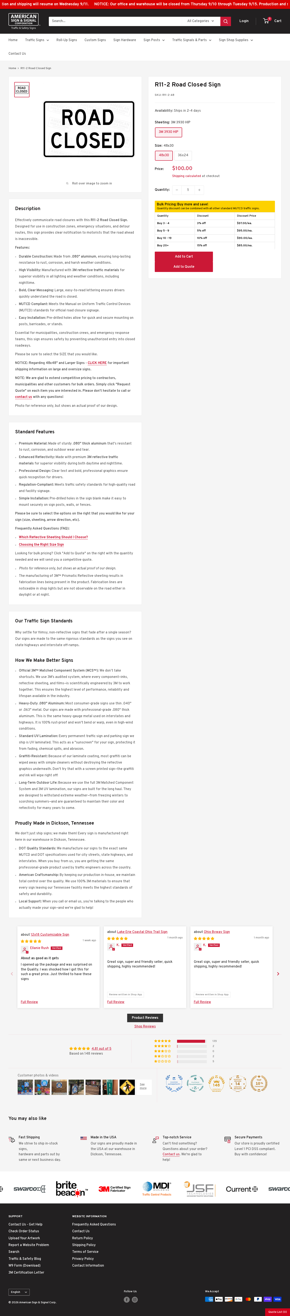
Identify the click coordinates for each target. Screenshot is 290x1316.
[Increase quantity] (199, 189)
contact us (23, 397)
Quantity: (162, 190)
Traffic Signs (34, 40)
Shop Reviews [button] (145, 1027)
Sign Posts (152, 40)
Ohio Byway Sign (217, 932)
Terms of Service (85, 1252)
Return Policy (82, 1238)
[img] (31, 942)
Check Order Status (23, 1231)
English (15, 1292)
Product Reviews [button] (145, 1018)
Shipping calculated (186, 176)
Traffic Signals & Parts (189, 40)
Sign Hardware (124, 40)
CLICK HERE (97, 363)
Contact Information (88, 1266)
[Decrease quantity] (176, 189)
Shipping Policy (84, 1245)
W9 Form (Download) (24, 1266)
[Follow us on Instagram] (135, 1300)
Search (13, 1252)
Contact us (171, 1154)
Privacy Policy (83, 1259)
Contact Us (17, 54)
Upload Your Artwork (24, 1238)
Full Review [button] (29, 1002)
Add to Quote (183, 267)
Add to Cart (184, 256)
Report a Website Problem (28, 1245)
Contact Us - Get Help (25, 1225)
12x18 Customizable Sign (50, 935)
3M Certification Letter (26, 1273)
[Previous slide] (11, 974)
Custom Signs (95, 40)
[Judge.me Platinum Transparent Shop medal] (195, 1083)
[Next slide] (278, 974)
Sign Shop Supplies (233, 40)
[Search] (225, 21)
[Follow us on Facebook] (127, 1300)
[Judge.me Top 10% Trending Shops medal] (259, 1083)
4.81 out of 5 (101, 1049)
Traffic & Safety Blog (24, 1259)
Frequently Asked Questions (94, 1225)
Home (13, 40)
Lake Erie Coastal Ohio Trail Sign (142, 932)
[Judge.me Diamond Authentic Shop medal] (174, 1083)
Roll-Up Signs (66, 40)
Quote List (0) (277, 1312)
